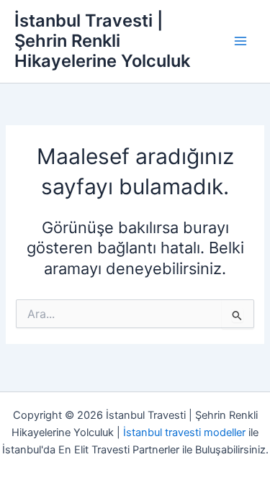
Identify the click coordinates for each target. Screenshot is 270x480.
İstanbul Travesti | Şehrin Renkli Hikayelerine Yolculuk (102, 41)
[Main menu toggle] (240, 41)
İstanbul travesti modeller (184, 432)
